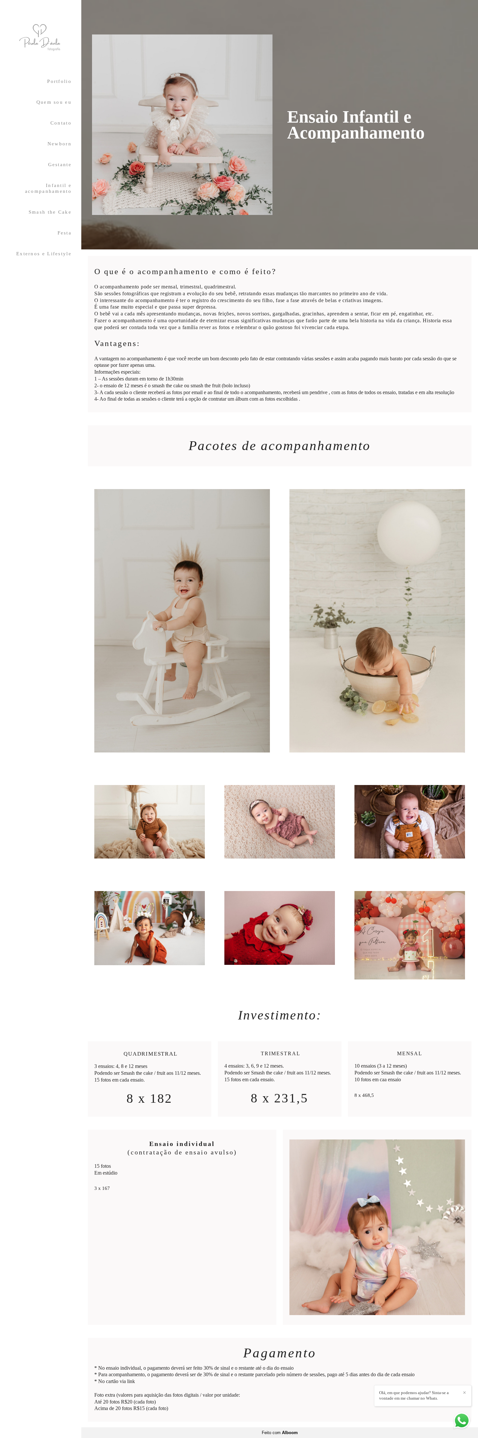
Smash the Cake (50, 212)
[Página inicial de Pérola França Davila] (40, 38)
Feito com (280, 1432)
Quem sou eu (54, 102)
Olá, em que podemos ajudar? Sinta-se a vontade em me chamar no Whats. (414, 1395)
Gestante (60, 164)
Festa (65, 232)
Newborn (59, 143)
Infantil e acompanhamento (48, 188)
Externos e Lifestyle (44, 253)
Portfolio (59, 81)
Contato (61, 123)
